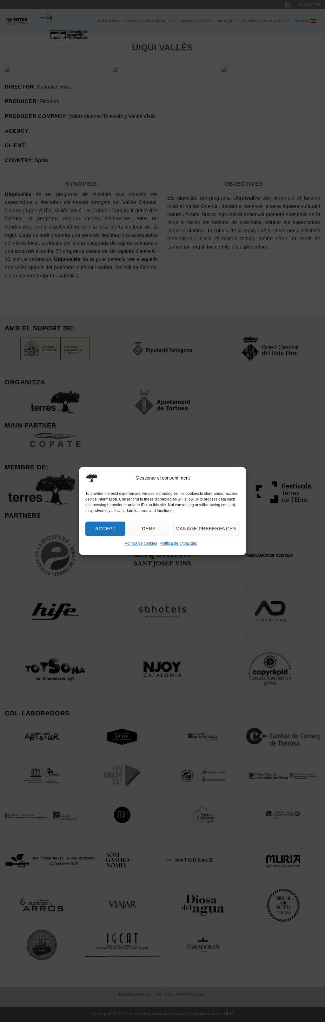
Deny (149, 528)
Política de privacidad (178, 543)
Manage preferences (206, 528)
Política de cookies (141, 543)
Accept (105, 528)
